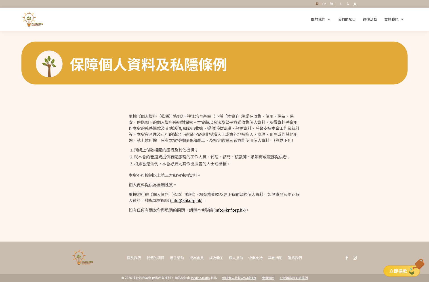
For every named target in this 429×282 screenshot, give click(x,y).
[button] (320, 19)
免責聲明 (268, 278)
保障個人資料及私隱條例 (239, 278)
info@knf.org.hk (186, 200)
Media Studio (200, 278)
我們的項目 (347, 19)
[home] (32, 19)
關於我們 (134, 257)
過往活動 (370, 19)
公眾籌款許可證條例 (294, 278)
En (324, 3)
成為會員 (196, 257)
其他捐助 (275, 257)
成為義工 (216, 257)
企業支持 (255, 257)
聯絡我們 (295, 257)
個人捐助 (236, 257)
